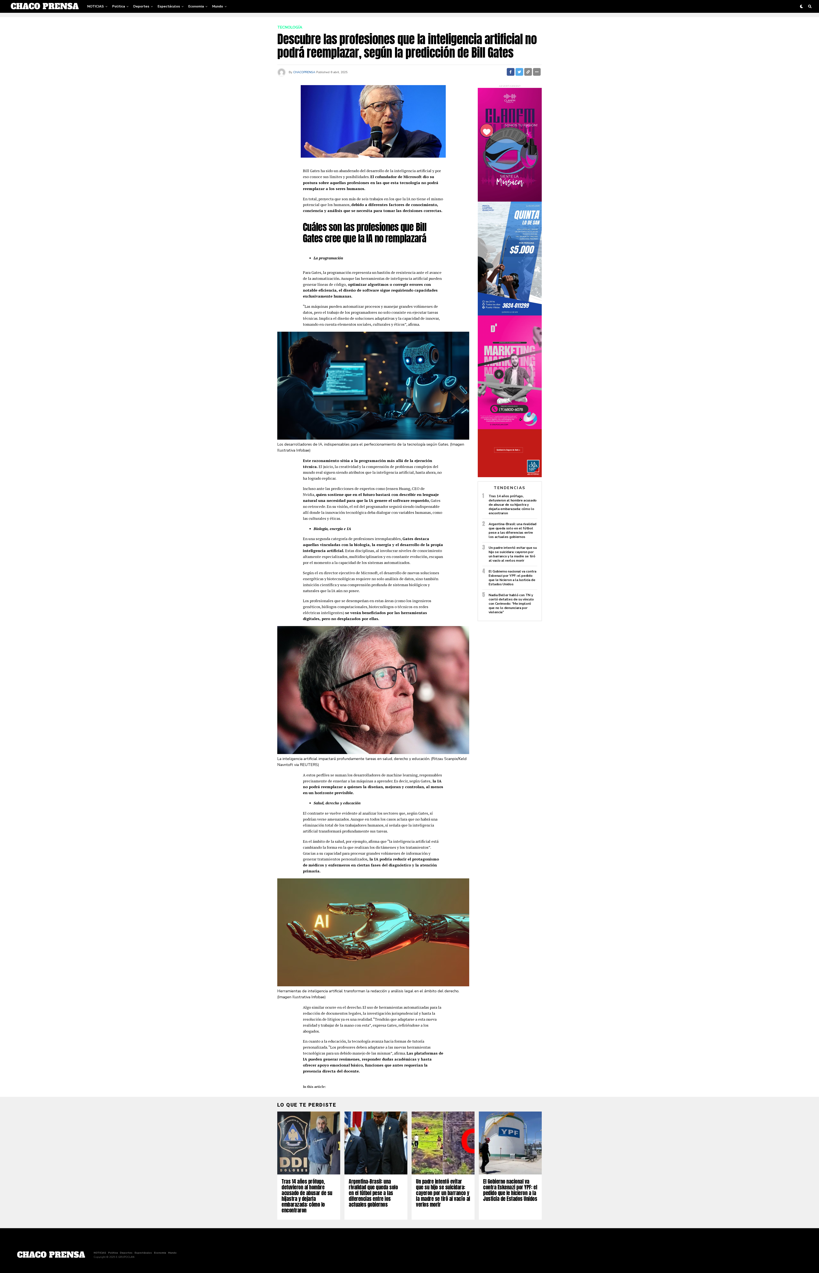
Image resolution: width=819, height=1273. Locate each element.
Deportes (141, 6)
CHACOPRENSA (304, 72)
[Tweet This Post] (519, 72)
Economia (196, 6)
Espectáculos (169, 6)
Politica (118, 6)
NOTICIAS (95, 6)
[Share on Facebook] (510, 72)
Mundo (217, 6)
